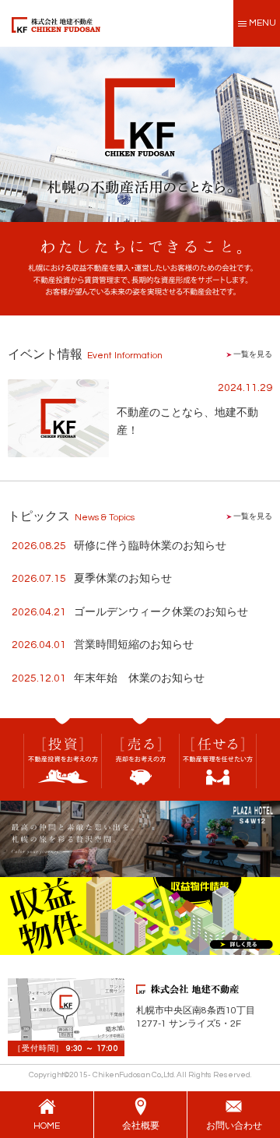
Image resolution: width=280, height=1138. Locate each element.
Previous (11, 131)
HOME (46, 1126)
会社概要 (140, 1126)
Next (268, 131)
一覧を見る (252, 354)
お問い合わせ (234, 1126)
